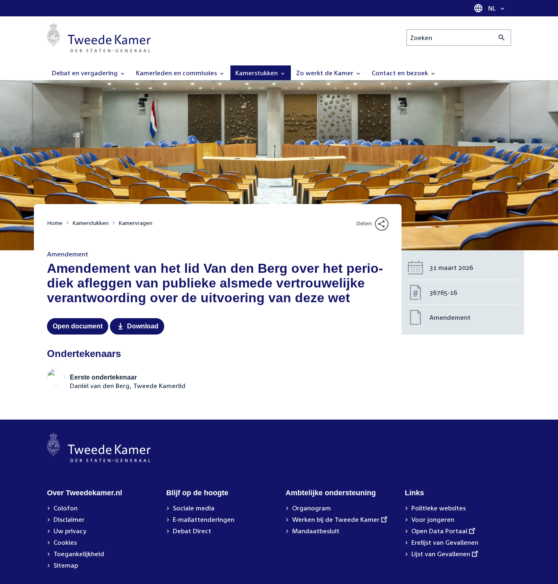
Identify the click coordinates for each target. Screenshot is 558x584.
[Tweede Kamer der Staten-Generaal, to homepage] (99, 37)
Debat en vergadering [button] (85, 73)
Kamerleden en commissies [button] (177, 73)
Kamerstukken (90, 222)
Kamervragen (135, 222)
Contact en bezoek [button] (401, 73)
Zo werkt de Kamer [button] (325, 73)
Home (54, 222)
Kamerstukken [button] (257, 73)
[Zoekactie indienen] (502, 37)
